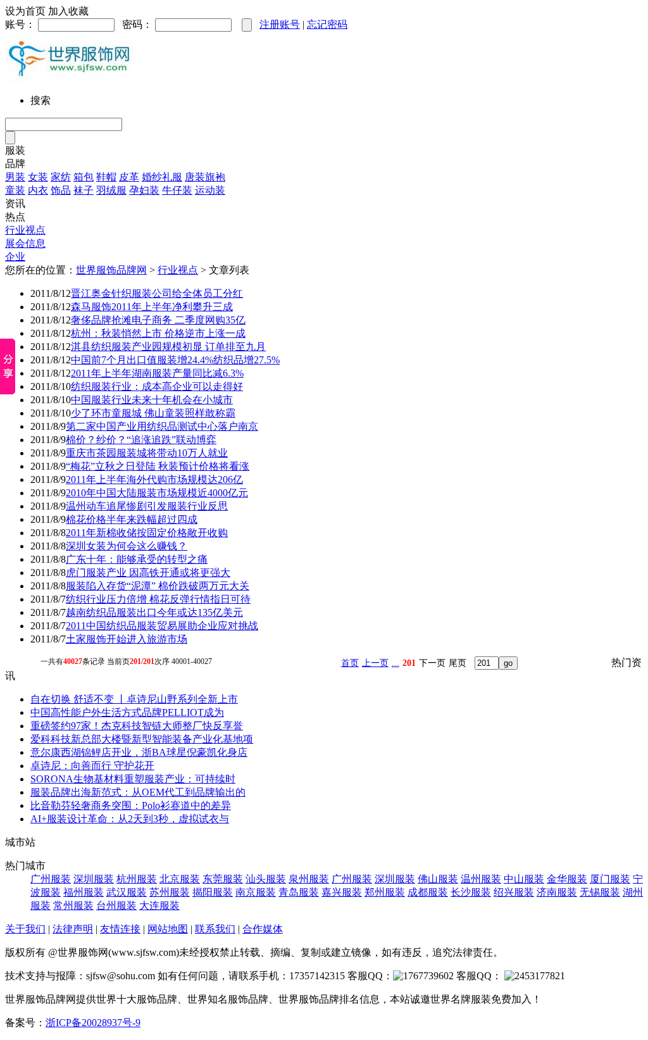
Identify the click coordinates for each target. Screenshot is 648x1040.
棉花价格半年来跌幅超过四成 (131, 519)
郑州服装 (384, 892)
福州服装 (83, 892)
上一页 (375, 663)
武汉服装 (126, 892)
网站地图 (167, 929)
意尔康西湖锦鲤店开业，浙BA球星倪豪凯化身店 (138, 752)
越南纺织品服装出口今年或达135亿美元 (154, 612)
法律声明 (73, 929)
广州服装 (50, 879)
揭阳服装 (212, 892)
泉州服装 (309, 879)
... (395, 663)
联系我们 (215, 929)
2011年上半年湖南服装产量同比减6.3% (157, 373)
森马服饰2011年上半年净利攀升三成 (152, 306)
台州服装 (116, 905)
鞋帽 (106, 177)
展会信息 (25, 243)
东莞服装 (222, 879)
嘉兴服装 (341, 892)
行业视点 (25, 230)
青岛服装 (298, 892)
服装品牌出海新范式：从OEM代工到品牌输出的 (138, 792)
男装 (15, 177)
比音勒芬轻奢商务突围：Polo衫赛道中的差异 (130, 805)
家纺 (61, 177)
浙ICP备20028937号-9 (93, 1022)
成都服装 (428, 892)
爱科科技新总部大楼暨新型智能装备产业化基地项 (141, 739)
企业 (15, 256)
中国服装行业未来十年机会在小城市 (152, 399)
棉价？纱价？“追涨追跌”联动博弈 (141, 439)
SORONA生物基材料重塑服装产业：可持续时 (132, 779)
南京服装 (255, 892)
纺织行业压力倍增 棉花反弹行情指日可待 (158, 599)
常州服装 (73, 905)
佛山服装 (438, 879)
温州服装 (481, 879)
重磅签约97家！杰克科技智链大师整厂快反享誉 (136, 725)
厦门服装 (610, 879)
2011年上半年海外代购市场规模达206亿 (154, 479)
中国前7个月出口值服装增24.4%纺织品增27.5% (175, 359)
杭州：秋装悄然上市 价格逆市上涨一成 (158, 333)
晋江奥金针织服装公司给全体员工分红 (157, 293)
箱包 (83, 177)
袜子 (83, 190)
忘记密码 (327, 24)
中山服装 (524, 879)
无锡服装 (600, 892)
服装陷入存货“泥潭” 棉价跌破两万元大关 (157, 585)
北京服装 (179, 879)
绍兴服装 (514, 892)
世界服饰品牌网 (111, 270)
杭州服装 (136, 879)
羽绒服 (111, 190)
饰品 (61, 190)
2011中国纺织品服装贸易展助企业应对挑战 (162, 625)
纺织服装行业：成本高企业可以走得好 (157, 386)
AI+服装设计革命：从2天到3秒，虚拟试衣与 (129, 818)
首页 (350, 663)
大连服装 (159, 905)
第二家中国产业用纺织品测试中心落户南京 (162, 426)
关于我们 (25, 929)
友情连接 (120, 929)
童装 (15, 190)
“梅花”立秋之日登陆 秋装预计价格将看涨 (157, 466)
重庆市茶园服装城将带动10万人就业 (147, 453)
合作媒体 (262, 929)
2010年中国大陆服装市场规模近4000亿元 (157, 492)
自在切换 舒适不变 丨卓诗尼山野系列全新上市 (134, 699)
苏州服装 (169, 892)
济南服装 (557, 892)
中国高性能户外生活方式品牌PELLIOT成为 (127, 712)
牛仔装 (177, 190)
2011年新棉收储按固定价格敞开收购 (147, 532)
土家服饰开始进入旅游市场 (126, 639)
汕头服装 (266, 879)
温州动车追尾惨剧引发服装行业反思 (147, 506)
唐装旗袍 (205, 177)
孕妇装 (144, 190)
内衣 (38, 190)
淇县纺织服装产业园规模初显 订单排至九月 (168, 346)
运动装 (210, 190)
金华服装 (567, 879)
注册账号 (279, 24)
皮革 (129, 177)
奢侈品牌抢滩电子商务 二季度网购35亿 (158, 320)
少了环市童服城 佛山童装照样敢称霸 (153, 413)
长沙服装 (471, 892)
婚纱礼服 (162, 177)
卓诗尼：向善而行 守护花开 (92, 765)
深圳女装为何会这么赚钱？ (126, 546)
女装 (38, 177)
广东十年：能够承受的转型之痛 (137, 559)
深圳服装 (93, 879)
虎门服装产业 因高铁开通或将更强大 (148, 572)
